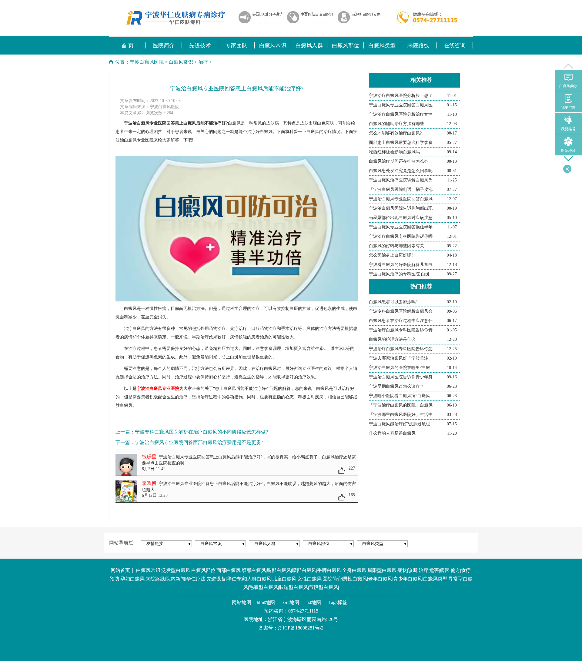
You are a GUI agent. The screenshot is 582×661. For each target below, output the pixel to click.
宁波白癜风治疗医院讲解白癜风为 (401, 180)
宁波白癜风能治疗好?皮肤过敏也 (399, 424)
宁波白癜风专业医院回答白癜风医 (401, 105)
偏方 (455, 570)
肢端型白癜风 (293, 587)
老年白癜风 (380, 578)
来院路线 (155, 578)
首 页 (127, 45)
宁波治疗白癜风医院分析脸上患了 (401, 95)
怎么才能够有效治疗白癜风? (395, 133)
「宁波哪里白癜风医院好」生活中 (401, 414)
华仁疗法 (196, 578)
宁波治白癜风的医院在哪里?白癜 (399, 367)
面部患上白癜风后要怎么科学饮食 (401, 142)
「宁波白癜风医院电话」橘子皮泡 (401, 189)
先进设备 (216, 578)
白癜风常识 (181, 62)
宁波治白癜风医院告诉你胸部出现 (401, 208)
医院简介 (332, 578)
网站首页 (120, 570)
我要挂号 (568, 129)
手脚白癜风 (329, 570)
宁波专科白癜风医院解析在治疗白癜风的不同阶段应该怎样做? (201, 431)
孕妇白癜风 (132, 578)
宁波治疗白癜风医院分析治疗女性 (401, 114)
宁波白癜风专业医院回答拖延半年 (401, 227)
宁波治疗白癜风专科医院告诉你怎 (401, 349)
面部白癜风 (228, 570)
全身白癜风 (354, 570)
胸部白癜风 (279, 570)
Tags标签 (337, 602)
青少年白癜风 (407, 578)
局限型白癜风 (381, 570)
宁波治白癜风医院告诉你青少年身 (401, 377)
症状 (402, 570)
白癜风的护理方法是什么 (392, 339)
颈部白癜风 (254, 570)
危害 (434, 570)
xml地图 (290, 602)
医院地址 (568, 150)
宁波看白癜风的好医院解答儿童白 (401, 264)
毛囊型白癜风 (263, 587)
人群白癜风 (259, 578)
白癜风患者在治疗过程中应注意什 (401, 320)
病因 (445, 570)
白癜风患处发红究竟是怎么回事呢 (401, 170)
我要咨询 (568, 107)
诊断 (413, 570)
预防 (114, 578)
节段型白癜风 (323, 587)
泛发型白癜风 (175, 570)
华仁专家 (236, 578)
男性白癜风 (355, 578)
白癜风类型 (435, 578)
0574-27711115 (303, 610)
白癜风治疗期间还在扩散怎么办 (398, 161)
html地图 (266, 602)
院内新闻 (175, 578)
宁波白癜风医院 (147, 62)
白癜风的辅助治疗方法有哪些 (396, 123)
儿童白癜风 (284, 578)
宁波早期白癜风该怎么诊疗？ (396, 386)
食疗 (466, 570)
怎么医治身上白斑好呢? (391, 255)
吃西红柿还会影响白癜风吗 (394, 152)
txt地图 (313, 602)
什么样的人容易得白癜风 (392, 433)
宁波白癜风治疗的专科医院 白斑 (399, 274)
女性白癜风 (309, 578)
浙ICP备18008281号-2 (300, 627)
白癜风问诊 (568, 86)
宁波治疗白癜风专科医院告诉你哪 (401, 236)
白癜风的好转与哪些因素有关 (396, 246)
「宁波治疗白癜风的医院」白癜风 (401, 405)
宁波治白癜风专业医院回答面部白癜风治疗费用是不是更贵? (199, 442)
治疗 (203, 62)
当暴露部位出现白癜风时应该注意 (401, 217)
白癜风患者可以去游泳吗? (393, 302)
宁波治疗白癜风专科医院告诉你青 (401, 330)
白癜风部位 (203, 570)
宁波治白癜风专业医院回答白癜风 (401, 199)
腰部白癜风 (304, 570)
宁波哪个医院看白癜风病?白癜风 (399, 396)
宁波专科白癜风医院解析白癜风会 (401, 311)
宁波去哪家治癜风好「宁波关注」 (401, 358)
